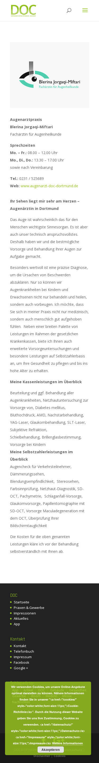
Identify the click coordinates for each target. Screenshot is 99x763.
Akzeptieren (50, 749)
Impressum (23, 656)
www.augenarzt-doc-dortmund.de (49, 185)
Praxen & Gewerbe (29, 607)
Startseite (21, 602)
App (17, 624)
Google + (21, 668)
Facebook (21, 662)
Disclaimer (42, 756)
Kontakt (20, 645)
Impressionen (25, 613)
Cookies (59, 756)
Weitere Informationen (67, 743)
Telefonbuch (24, 651)
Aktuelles (21, 618)
